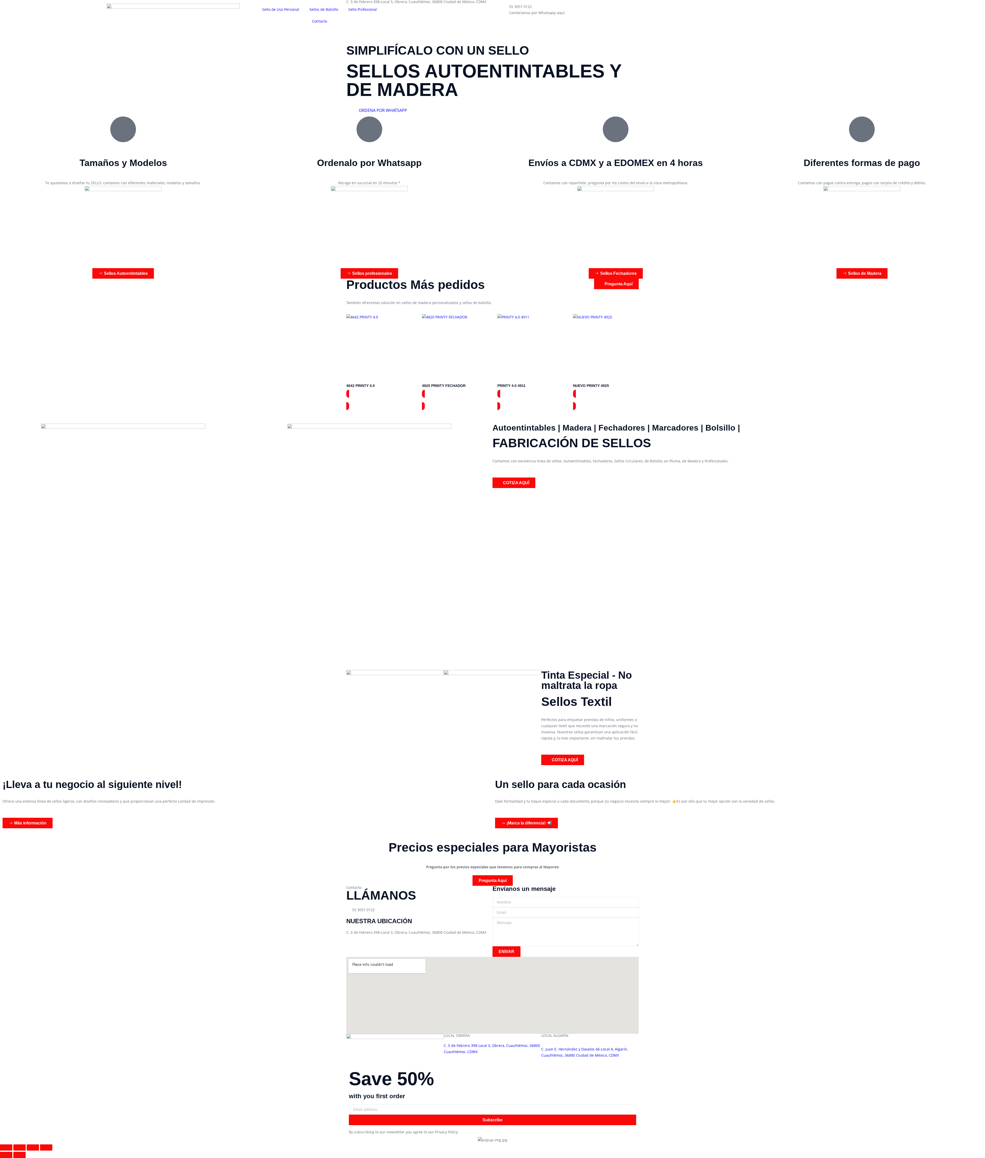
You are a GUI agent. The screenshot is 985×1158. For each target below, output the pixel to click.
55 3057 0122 (520, 6)
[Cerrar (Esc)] (46, 1147)
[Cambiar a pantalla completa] (19, 1147)
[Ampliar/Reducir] (6, 1147)
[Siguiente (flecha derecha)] (19, 1155)
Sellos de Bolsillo (323, 9)
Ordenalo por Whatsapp (369, 163)
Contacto (319, 21)
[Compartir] (33, 1147)
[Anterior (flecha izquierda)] (6, 1155)
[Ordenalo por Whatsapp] (369, 129)
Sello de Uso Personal (280, 9)
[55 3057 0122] (499, 10)
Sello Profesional (362, 9)
